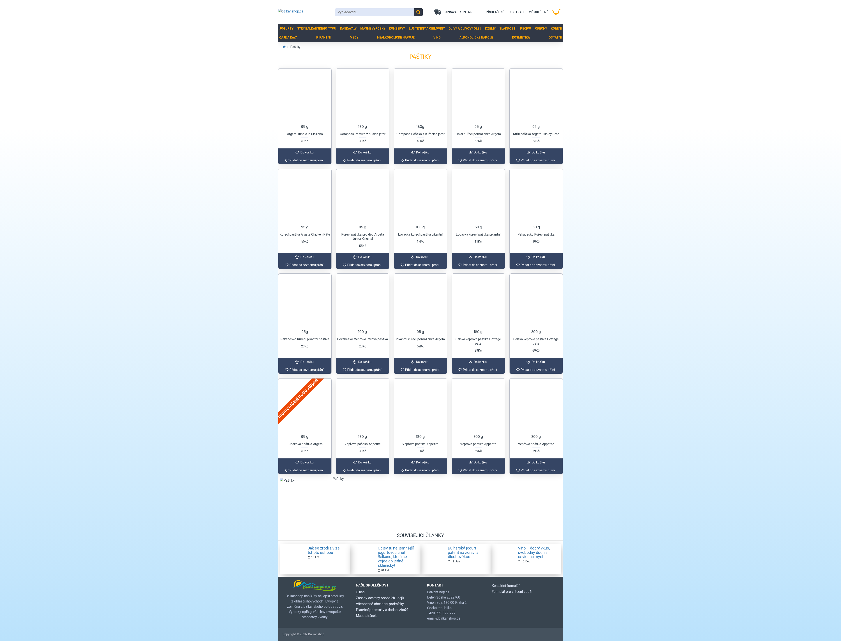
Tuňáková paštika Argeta (305, 444)
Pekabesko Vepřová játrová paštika (362, 339)
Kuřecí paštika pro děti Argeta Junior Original (362, 236)
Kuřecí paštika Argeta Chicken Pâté (305, 234)
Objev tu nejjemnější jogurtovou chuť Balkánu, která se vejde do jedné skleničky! (396, 557)
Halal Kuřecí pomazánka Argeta (478, 134)
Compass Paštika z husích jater (362, 134)
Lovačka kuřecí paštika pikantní (420, 234)
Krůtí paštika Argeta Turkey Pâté (536, 134)
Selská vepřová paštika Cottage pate (478, 341)
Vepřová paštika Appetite (363, 444)
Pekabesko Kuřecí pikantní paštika (305, 339)
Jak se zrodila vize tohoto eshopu (324, 550)
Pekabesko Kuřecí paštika (536, 234)
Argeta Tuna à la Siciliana (305, 134)
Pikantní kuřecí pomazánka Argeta (420, 339)
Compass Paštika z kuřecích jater (420, 134)
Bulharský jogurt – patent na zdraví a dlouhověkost (464, 552)
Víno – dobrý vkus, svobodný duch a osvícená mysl (534, 552)
